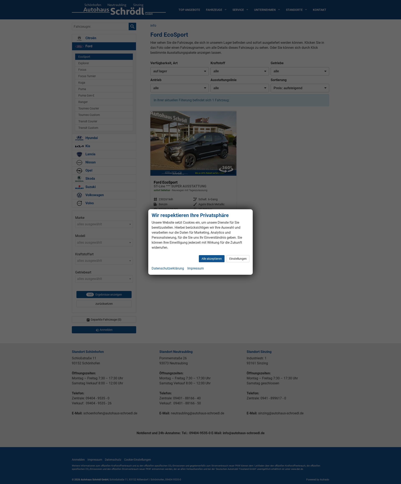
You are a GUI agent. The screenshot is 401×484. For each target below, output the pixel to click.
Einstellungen (238, 258)
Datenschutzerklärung (168, 268)
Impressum (195, 268)
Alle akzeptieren (212, 258)
